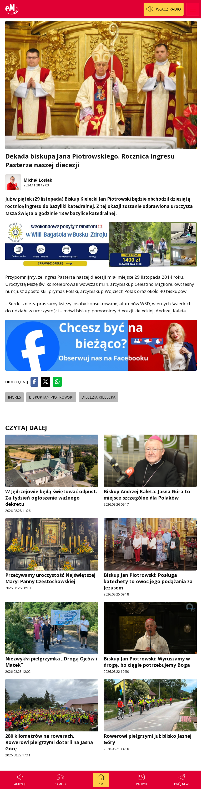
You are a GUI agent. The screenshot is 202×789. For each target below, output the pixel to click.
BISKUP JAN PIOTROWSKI (51, 397)
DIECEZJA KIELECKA (98, 397)
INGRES (14, 397)
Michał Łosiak (38, 180)
